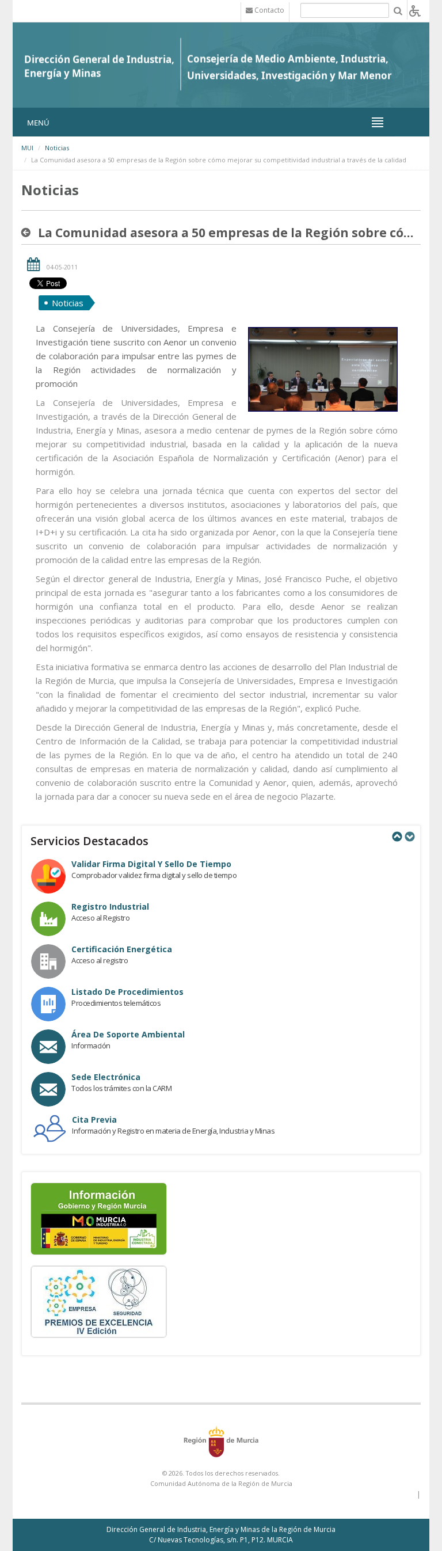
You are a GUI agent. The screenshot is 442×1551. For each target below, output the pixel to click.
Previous (396, 836)
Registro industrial (110, 906)
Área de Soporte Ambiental (128, 1034)
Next (409, 836)
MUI (27, 147)
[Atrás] (28, 232)
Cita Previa (94, 1119)
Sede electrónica (105, 1076)
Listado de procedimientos (127, 991)
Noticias (57, 147)
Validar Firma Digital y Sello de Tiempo (151, 863)
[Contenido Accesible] (415, 10)
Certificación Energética (121, 949)
